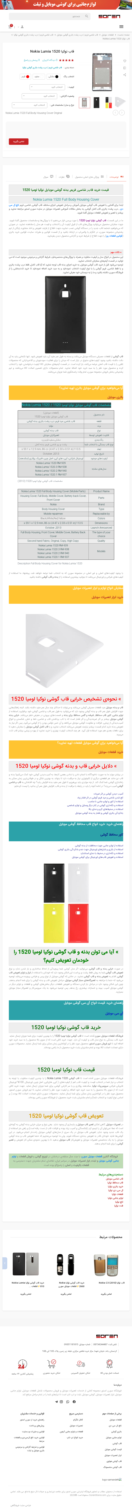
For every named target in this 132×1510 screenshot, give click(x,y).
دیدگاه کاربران (49, 60)
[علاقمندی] (125, 61)
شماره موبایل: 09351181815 (77, 1344)
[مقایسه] (125, 68)
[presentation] (127, 1263)
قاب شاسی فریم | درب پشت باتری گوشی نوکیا (42, 67)
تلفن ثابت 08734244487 (105, 1344)
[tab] (116, 176)
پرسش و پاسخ (32, 60)
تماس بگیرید (18, 142)
